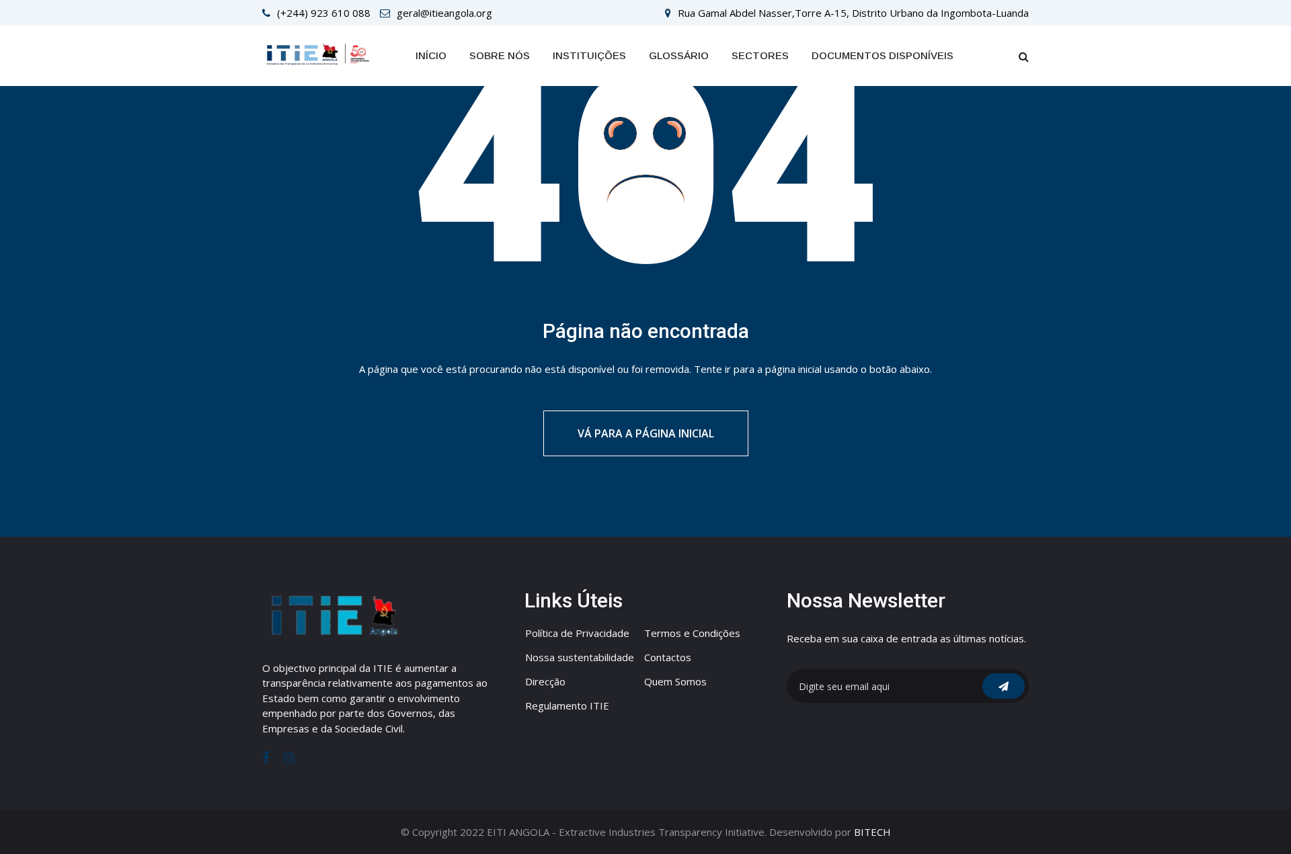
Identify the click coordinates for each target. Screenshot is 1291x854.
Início (431, 55)
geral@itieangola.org (444, 12)
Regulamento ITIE (567, 705)
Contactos (667, 657)
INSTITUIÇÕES (589, 55)
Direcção (545, 681)
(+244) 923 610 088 (323, 12)
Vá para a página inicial (646, 433)
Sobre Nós (499, 55)
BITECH (872, 832)
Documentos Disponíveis (882, 55)
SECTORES (760, 55)
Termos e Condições (692, 633)
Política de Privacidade (577, 633)
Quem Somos (675, 681)
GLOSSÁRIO (679, 55)
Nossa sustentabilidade (579, 657)
